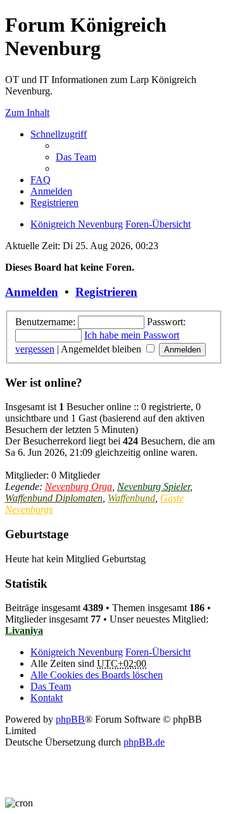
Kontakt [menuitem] (46, 697)
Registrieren (106, 292)
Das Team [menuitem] (76, 157)
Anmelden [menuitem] (51, 191)
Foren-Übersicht (158, 224)
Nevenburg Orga (78, 486)
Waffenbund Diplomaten (54, 498)
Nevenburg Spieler (153, 486)
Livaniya (24, 630)
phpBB (70, 719)
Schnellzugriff (58, 134)
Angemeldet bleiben (102, 349)
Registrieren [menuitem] (54, 202)
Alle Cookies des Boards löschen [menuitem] (96, 674)
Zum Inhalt (27, 112)
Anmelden (31, 292)
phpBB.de (144, 742)
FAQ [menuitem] (40, 179)
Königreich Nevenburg (76, 224)
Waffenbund (131, 498)
